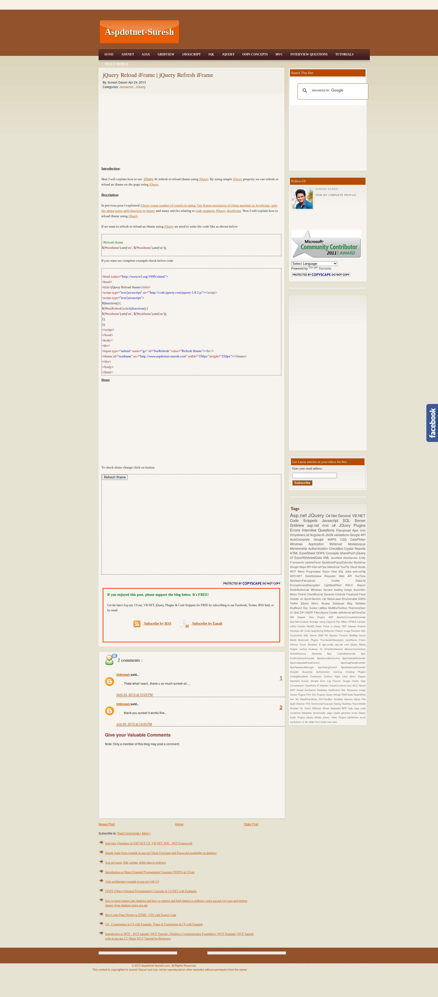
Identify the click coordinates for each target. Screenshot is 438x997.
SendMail (337, 558)
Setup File (360, 699)
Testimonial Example (322, 703)
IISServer (339, 544)
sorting (304, 649)
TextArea (347, 703)
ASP (332, 617)
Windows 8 (315, 644)
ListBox (323, 608)
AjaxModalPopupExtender (338, 562)
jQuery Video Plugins (335, 717)
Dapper (362, 676)
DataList (361, 580)
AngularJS (317, 535)
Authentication (318, 548)
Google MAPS (327, 539)
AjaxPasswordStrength (304, 667)
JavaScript (191, 54)
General (345, 515)
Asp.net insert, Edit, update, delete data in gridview (135, 862)
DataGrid (295, 681)
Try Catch (306, 708)
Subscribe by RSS (157, 623)
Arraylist (296, 672)
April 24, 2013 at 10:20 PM (134, 694)
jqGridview (354, 717)
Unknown (123, 674)
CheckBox (336, 548)
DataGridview (314, 576)
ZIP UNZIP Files (310, 612)
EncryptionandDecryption (307, 585)
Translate (325, 268)
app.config (328, 644)
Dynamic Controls (335, 594)
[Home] (275, 3)
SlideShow (333, 567)
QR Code (305, 631)
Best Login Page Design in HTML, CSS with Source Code (140, 915)
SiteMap (354, 635)
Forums (337, 681)
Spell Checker (297, 703)
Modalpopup (357, 544)
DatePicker (358, 539)
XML (327, 557)
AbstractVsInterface (355, 649)
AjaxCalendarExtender (354, 658)
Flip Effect (342, 621)
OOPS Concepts (255, 54)
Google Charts (352, 681)
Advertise (319, 653)
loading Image (344, 590)
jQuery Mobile (314, 717)
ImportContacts (338, 685)
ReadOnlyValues (309, 699)
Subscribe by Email (206, 623)
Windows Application (310, 544)
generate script (350, 713)
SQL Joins (345, 571)
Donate (315, 681)
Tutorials (344, 54)
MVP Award (297, 690)
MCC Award (359, 685)
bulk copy (355, 708)
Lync (349, 685)
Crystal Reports (355, 548)
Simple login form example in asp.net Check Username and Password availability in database (160, 853)
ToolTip (345, 567)
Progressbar (314, 571)
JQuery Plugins (352, 525)
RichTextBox (326, 699)
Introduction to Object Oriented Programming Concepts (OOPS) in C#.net (149, 872)
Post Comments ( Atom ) (134, 833)
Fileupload (344, 530)
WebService (351, 558)
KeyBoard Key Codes (304, 608)
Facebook (352, 594)
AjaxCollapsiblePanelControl (315, 662)
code (363, 708)
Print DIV (311, 694)
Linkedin (302, 626)
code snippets (205, 211)
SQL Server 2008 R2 (316, 635)
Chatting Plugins (355, 672)
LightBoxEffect (334, 585)
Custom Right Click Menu (341, 676)
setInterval (345, 612)
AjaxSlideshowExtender (353, 667)
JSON (329, 535)
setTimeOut (359, 612)
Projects (321, 694)
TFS (308, 703)
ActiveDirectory (301, 653)
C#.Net (332, 515)
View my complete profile (335, 195)
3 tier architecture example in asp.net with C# (132, 881)
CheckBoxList (315, 594)
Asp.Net (127, 54)
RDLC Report (355, 585)
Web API (347, 576)
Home (109, 54)
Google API (358, 535)
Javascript (126, 87)
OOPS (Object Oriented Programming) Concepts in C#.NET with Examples (151, 891)
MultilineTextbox (338, 608)
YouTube (360, 576)
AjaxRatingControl (329, 667)
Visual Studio (358, 567)
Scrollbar (339, 699)
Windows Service (322, 590)
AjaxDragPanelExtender (353, 662)
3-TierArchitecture (334, 649)
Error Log (326, 681)
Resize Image (343, 631)
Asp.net (299, 515)
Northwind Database (316, 690)
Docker (306, 681)
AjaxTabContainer (299, 621)
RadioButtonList (300, 590)
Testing (338, 703)
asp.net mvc (319, 525)
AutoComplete (302, 539)
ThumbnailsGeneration (332, 640)
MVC (279, 54)
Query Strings (333, 694)
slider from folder (318, 722)
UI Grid (295, 612)
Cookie (343, 580)
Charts (302, 594)
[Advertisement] (275, 32)
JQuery (228, 54)
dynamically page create (327, 713)
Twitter (295, 603)
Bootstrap (360, 562)
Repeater (331, 576)
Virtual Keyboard (332, 708)
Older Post (251, 824)
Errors (296, 530)
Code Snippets (306, 520)
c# (335, 525)
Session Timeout (339, 635)
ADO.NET (297, 576)
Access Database (334, 603)
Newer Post (107, 824)
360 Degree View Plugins (309, 617)
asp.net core (343, 644)
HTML (294, 553)
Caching (339, 672)
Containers (317, 676)
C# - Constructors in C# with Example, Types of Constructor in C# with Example (154, 924)
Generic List (319, 599)
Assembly (309, 672)
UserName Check (355, 640)
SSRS (362, 599)
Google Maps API (301, 567)
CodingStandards (300, 676)
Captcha (331, 621)
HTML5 (352, 621)
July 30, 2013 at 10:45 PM (134, 724)
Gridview (166, 54)
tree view (332, 722)
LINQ (293, 626)
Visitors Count (299, 644)
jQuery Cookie (329, 612)
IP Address (323, 685)
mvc (363, 530)
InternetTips (319, 567)
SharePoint (348, 553)
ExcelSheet (307, 553)
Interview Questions (309, 54)
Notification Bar (337, 690)
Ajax (146, 54)
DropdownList (300, 535)
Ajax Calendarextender (344, 653)
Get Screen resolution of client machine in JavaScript (233, 205)
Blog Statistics (356, 603)
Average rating (317, 621)
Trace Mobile (116, 64)
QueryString (317, 631)
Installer (361, 621)
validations (342, 535)
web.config (359, 571)
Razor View (330, 571)
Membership (299, 548)
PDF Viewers (350, 626)
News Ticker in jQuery (329, 626)
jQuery (148, 179)
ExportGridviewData (308, 557)
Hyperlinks (311, 685)
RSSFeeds (347, 694)
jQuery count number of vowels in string (168, 205)
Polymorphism (357, 608)
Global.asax (334, 599)
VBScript (317, 708)
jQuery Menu (311, 603)
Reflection (329, 631)
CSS (345, 539)
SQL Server (354, 520)
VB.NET (359, 515)
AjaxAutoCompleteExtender (351, 617)
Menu (302, 571)
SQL (211, 54)
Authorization (324, 672)
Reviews (356, 631)
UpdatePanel (313, 562)
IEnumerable (350, 599)
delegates (307, 713)
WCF (294, 571)
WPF (345, 708)
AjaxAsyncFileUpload (310, 580)
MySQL (311, 626)
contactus (296, 713)
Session (349, 699)
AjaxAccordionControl (329, 658)
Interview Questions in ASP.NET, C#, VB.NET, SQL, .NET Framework (148, 843)
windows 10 (316, 649)
